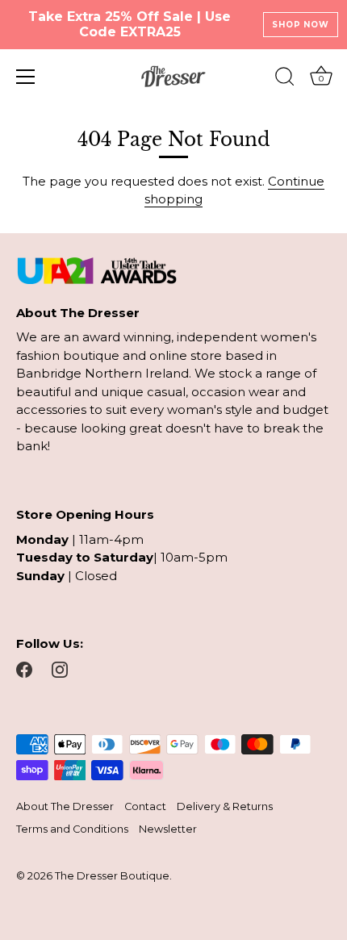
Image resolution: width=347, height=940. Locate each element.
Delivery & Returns (225, 806)
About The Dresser (65, 806)
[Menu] (26, 76)
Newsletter (168, 829)
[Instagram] (60, 668)
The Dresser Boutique (112, 876)
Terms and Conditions (72, 829)
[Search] (285, 79)
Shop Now (300, 24)
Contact (145, 806)
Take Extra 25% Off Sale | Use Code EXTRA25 (129, 24)
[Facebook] (24, 668)
